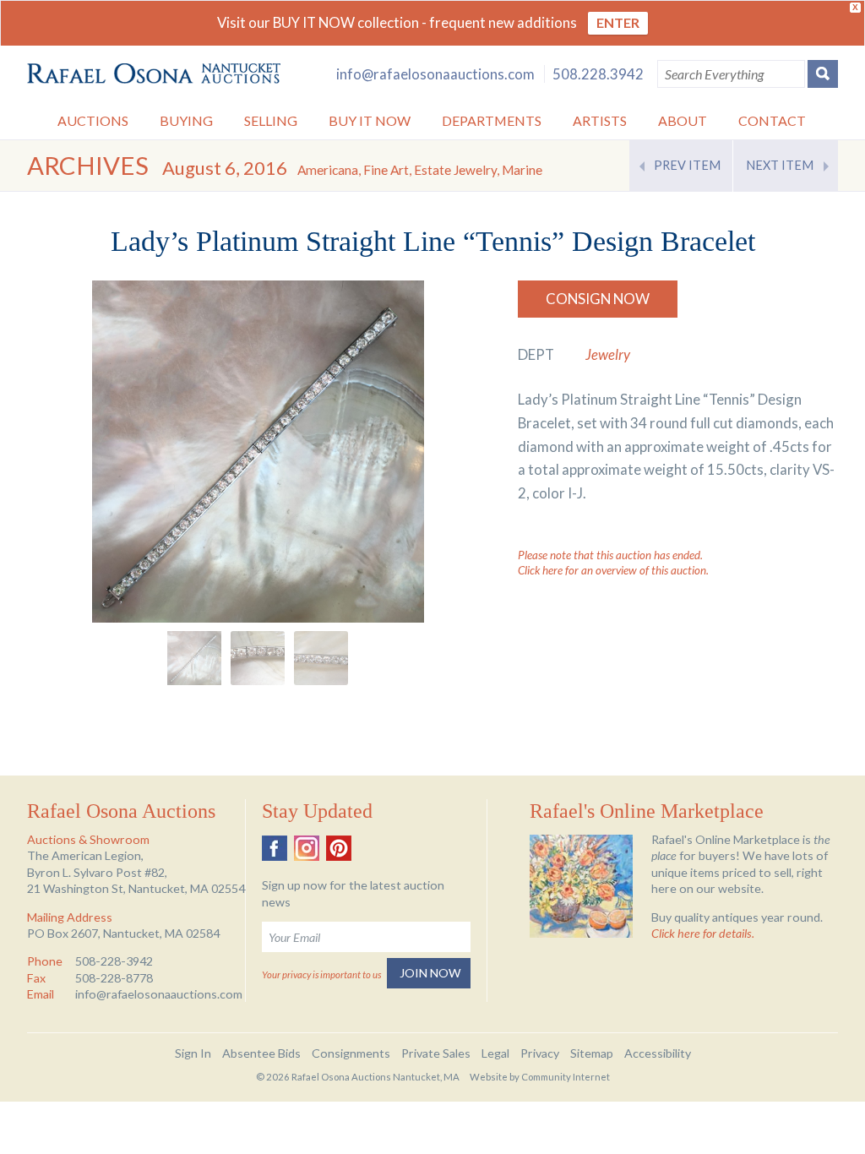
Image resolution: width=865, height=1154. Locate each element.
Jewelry (607, 354)
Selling (270, 120)
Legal (495, 1053)
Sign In (193, 1053)
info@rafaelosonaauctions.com (435, 74)
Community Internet (565, 1076)
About (682, 120)
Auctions (92, 120)
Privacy (539, 1053)
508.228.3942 (598, 74)
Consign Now (598, 299)
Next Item (779, 165)
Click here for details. (702, 933)
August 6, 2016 (352, 167)
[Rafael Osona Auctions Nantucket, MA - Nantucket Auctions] (153, 73)
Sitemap (591, 1053)
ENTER (617, 22)
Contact (772, 120)
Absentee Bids (261, 1053)
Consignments (351, 1053)
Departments (491, 120)
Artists (600, 120)
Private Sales (436, 1053)
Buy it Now (370, 120)
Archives (88, 165)
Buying (186, 120)
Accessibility (657, 1053)
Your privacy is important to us (321, 974)
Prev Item (687, 165)
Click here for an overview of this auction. (613, 570)
